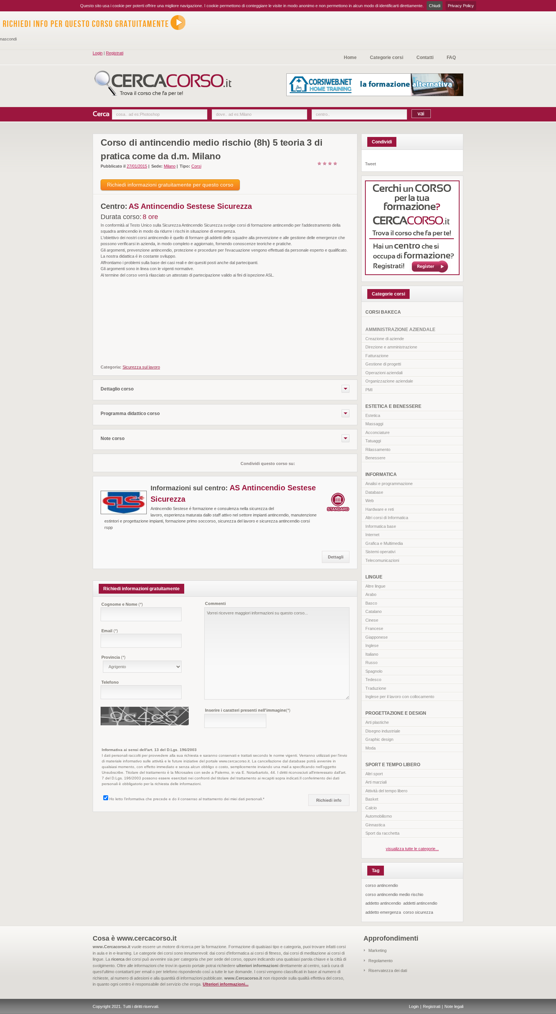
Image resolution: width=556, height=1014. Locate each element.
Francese (374, 628)
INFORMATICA (381, 474)
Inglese (372, 645)
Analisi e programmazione (389, 483)
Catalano (373, 611)
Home (350, 57)
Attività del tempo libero (386, 790)
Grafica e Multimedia (384, 543)
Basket (371, 799)
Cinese (371, 620)
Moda (370, 748)
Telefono (110, 682)
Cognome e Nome (122, 604)
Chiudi (434, 5)
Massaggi (374, 423)
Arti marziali (376, 782)
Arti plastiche (377, 722)
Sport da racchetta (382, 833)
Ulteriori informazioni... (225, 984)
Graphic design (379, 739)
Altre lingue (375, 586)
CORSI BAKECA (383, 312)
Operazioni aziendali (383, 372)
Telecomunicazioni (382, 560)
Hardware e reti (379, 509)
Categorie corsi (386, 57)
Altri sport (374, 773)
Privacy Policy (461, 5)
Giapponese (376, 637)
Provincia (113, 657)
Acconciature (377, 432)
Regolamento (380, 960)
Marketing (377, 950)
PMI (369, 389)
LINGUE (373, 577)
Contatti (424, 57)
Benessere (375, 458)
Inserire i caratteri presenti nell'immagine (247, 710)
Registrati (114, 53)
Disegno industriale (382, 731)
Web (369, 500)
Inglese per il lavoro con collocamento (399, 696)
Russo (371, 662)
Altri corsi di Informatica (386, 517)
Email (109, 631)
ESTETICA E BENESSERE (393, 406)
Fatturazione (376, 355)
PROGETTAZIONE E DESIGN (395, 713)
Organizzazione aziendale (389, 381)
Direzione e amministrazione (391, 347)
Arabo (370, 594)
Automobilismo (378, 816)
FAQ (451, 57)
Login (98, 53)
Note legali (453, 1006)
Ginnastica (375, 825)
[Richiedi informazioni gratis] (98, 32)
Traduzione (375, 688)
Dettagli (335, 557)
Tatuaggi (373, 441)
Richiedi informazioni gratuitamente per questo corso (170, 185)
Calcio (371, 808)
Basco (371, 603)
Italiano (371, 654)
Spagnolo (373, 671)
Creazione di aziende (384, 338)
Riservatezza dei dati (387, 970)
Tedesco (373, 679)
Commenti (215, 603)
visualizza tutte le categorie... (412, 848)
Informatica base (380, 526)
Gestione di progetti (383, 364)
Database (374, 492)
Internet (372, 534)
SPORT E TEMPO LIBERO (392, 764)
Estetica (372, 415)
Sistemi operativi (380, 551)
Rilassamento (377, 449)
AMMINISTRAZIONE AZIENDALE (400, 329)
